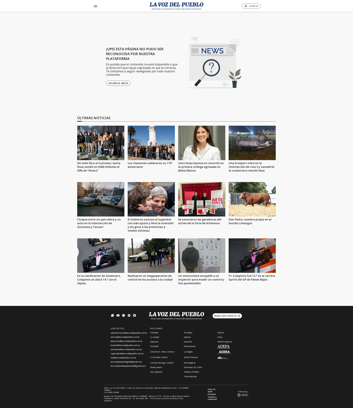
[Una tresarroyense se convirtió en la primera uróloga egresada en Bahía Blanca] (201, 143)
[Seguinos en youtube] (118, 316)
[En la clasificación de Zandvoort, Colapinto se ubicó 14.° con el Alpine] (100, 255)
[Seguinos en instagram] (129, 316)
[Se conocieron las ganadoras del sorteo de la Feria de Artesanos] (201, 199)
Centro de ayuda (211, 390)
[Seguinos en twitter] (123, 316)
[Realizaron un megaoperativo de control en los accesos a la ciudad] (151, 255)
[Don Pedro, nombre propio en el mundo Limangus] (252, 199)
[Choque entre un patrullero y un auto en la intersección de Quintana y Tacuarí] (100, 199)
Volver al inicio (118, 83)
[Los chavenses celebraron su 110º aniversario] (151, 143)
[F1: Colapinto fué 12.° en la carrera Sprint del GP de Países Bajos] (252, 255)
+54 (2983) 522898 (111, 392)
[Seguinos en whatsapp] (112, 316)
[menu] (119, 6)
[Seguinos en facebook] (134, 316)
